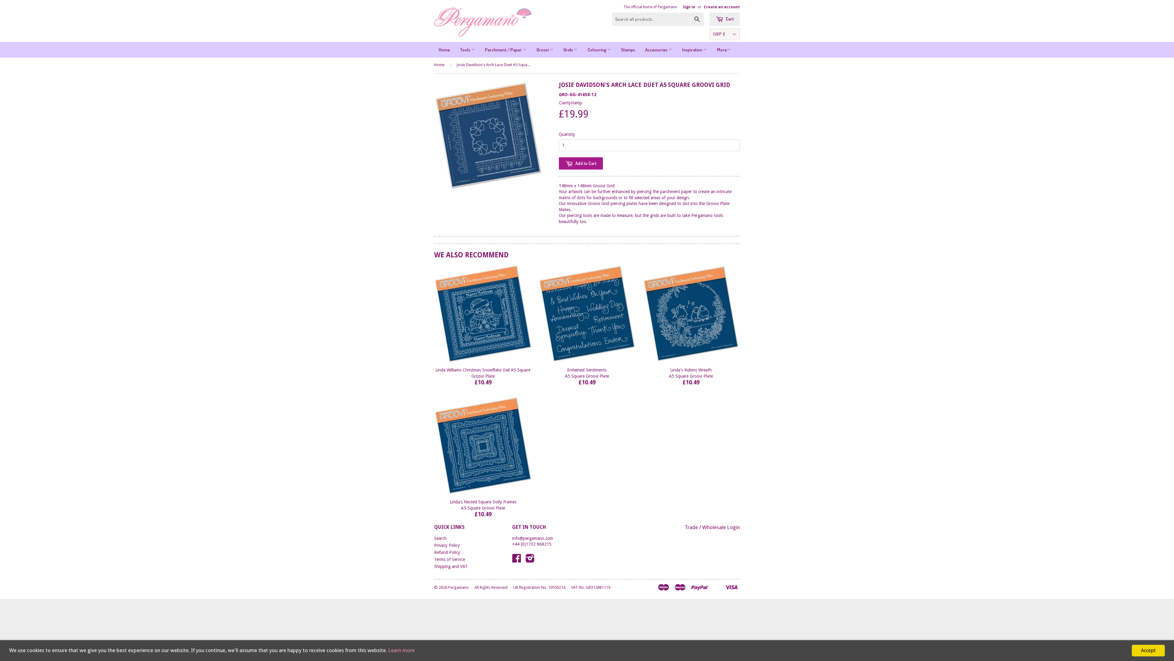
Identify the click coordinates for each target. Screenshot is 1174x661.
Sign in (689, 7)
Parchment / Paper (504, 50)
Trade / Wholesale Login (712, 527)
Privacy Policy (447, 545)
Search (440, 538)
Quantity (567, 134)
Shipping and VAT (451, 566)
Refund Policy (447, 552)
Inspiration (692, 50)
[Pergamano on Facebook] (516, 560)
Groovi (543, 50)
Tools (465, 50)
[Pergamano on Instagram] (530, 560)
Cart (729, 19)
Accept (1148, 650)
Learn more (401, 650)
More (722, 50)
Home (444, 50)
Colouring (597, 50)
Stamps (628, 50)
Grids (568, 50)
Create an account (722, 7)
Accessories (656, 50)
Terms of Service (449, 559)
